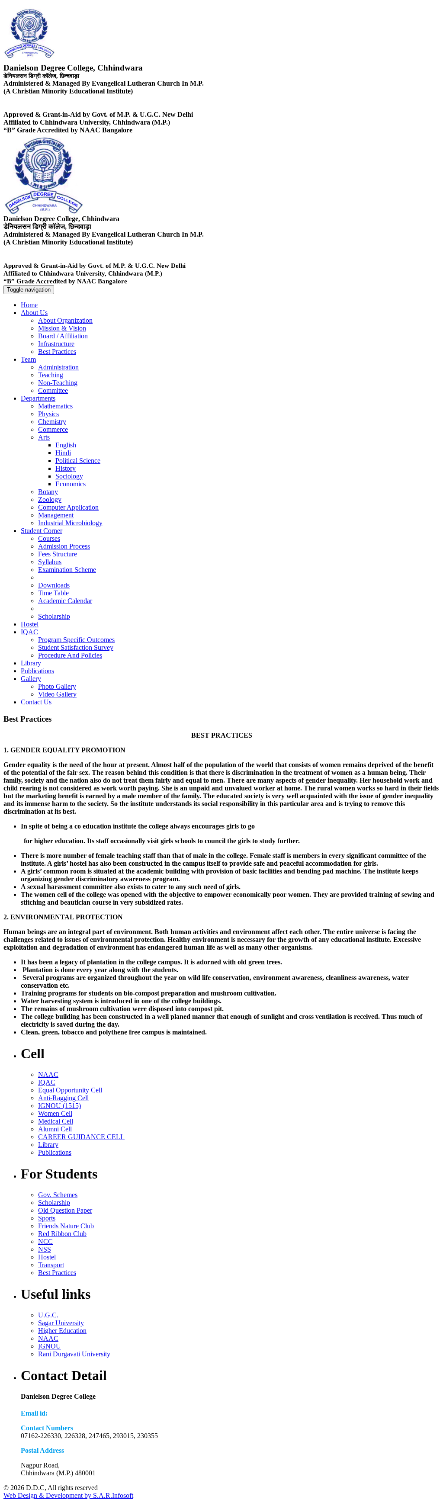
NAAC (48, 1074)
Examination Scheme (67, 569)
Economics (70, 484)
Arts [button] (44, 437)
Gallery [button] (31, 678)
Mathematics (55, 406)
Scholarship (54, 616)
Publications (37, 670)
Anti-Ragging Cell (63, 1098)
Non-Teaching (57, 382)
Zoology (49, 499)
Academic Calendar (65, 600)
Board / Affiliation (63, 336)
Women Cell (55, 1113)
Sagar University (61, 1322)
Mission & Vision (62, 328)
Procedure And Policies (70, 655)
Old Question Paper (65, 1210)
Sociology (69, 476)
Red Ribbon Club (62, 1233)
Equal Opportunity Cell (70, 1090)
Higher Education (62, 1330)
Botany (48, 491)
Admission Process (64, 546)
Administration (58, 367)
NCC (45, 1241)
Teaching (50, 375)
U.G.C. (48, 1315)
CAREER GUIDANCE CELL (81, 1136)
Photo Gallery (57, 686)
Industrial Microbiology (70, 523)
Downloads (54, 585)
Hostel (30, 624)
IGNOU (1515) (59, 1105)
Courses (49, 538)
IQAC (46, 1082)
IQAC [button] (29, 632)
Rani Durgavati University (74, 1354)
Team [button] (28, 359)
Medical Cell (55, 1121)
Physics (48, 414)
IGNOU (49, 1346)
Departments (38, 398)
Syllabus (49, 561)
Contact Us (36, 702)
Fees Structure (57, 554)
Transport (51, 1265)
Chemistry (52, 421)
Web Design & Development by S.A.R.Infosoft (68, 1495)
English (65, 445)
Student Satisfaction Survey (75, 647)
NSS (44, 1249)
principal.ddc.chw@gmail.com (91, 1413)
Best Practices (57, 351)
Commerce (53, 429)
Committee (53, 390)
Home (29, 304)
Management (56, 515)
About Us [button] (34, 312)
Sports (46, 1218)
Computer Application (68, 507)
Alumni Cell (55, 1129)
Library (31, 663)
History (65, 468)
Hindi (63, 452)
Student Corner (41, 530)
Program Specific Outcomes (76, 639)
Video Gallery (57, 694)
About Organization (65, 320)
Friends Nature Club (66, 1226)
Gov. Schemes (57, 1194)
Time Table (53, 593)
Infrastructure (56, 343)
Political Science (77, 460)
